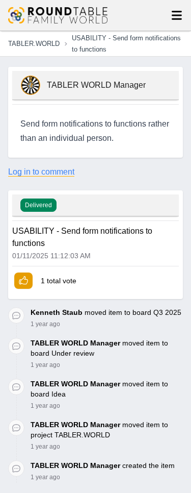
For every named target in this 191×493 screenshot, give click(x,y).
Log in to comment (41, 171)
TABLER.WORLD (34, 43)
